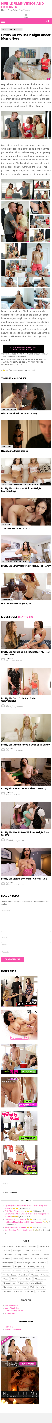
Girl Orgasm (9, 356)
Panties (31, 362)
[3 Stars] (5, 370)
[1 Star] (2, 370)
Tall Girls (34, 1287)
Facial (46, 1254)
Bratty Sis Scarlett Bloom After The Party (23, 788)
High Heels (20, 1267)
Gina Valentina (9, 409)
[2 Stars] (3, 370)
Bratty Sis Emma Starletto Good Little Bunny (25, 744)
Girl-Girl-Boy (42, 1259)
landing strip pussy (37, 1267)
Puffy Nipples (27, 1279)
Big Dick (7, 354)
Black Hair (45, 1246)
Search (48, 21)
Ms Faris (18, 484)
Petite (40, 362)
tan (20, 365)
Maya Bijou (7, 599)
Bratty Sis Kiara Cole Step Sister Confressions (18, 700)
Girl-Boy (22, 356)
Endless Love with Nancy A (15, 1219)
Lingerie (18, 1271)
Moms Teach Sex (12, 1308)
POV (15, 1279)
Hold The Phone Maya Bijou (16, 603)
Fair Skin (7, 1259)
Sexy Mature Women (13, 1330)
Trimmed (41, 1291)
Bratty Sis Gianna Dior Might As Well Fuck (24, 878)
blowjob (17, 354)
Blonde (7, 1250)
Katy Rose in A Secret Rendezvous (18, 1230)
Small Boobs (37, 1283)
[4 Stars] (6, 370)
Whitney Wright (31, 484)
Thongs (19, 1291)
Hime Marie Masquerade (14, 451)
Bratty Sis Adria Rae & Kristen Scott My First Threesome (25, 653)
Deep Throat (42, 354)
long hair (29, 1271)
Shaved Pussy (9, 365)
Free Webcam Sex (12, 1305)
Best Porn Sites (11, 1193)
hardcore (43, 359)
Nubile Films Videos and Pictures (22, 5)
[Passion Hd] (20, 1403)
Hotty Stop (9, 1327)
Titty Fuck (30, 1291)
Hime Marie (7, 447)
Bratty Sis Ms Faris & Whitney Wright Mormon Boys (21, 490)
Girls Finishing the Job (13, 359)
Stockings (8, 1287)
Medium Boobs (18, 362)
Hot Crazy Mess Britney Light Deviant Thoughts (23, 1222)
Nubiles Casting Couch (14, 1311)
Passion (46, 1275)
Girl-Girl (29, 1259)
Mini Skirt (24, 1275)
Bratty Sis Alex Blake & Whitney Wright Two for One (25, 834)
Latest (26, 17)
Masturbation (42, 1271)
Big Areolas (8, 1246)
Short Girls (24, 1283)
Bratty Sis (7, 484)
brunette (29, 354)
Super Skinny (22, 1287)
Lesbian (7, 1271)
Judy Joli (6, 524)
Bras (27, 1250)
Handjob (31, 359)
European (35, 1254)
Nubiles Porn (10, 1314)
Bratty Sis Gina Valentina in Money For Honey (26, 566)
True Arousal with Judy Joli (16, 528)
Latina (6, 362)
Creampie (8, 1254)
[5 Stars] (7, 370)
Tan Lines (7, 1291)
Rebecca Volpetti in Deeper (15, 1227)
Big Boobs (22, 1246)
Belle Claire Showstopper (15, 1211)
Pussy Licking (41, 1279)
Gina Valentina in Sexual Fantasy (19, 413)
